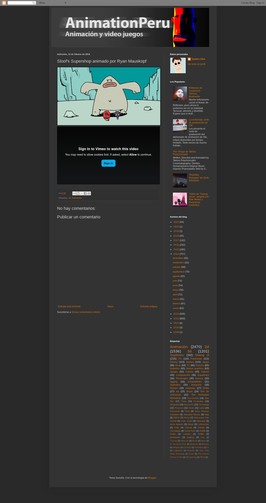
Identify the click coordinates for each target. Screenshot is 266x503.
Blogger (152, 477)
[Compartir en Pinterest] (89, 193)
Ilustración (189, 404)
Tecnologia (204, 404)
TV (188, 365)
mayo (176, 290)
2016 (177, 245)
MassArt (191, 450)
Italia (207, 414)
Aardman (190, 388)
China (183, 401)
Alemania (201, 421)
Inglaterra (178, 450)
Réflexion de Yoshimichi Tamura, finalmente (195, 92)
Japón (205, 362)
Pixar (178, 365)
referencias (203, 424)
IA (208, 447)
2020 (177, 226)
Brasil (190, 391)
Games (190, 362)
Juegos (174, 371)
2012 (177, 318)
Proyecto (179, 408)
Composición (183, 375)
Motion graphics (195, 368)
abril (175, 294)
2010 (177, 327)
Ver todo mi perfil (196, 64)
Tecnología (175, 431)
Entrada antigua (148, 306)
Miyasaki (184, 441)
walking (190, 437)
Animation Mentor (192, 414)
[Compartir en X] (82, 193)
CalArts (189, 371)
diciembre (178, 258)
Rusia (194, 441)
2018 (177, 236)
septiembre (179, 271)
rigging (173, 381)
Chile (176, 427)
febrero (177, 303)
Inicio (110, 306)
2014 (177, 254)
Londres (187, 434)
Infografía (174, 404)
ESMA (202, 431)
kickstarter (175, 437)
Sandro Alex (198, 59)
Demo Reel (190, 431)
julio (175, 280)
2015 (177, 249)
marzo (176, 299)
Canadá (187, 447)
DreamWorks (195, 381)
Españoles (203, 375)
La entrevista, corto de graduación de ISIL (199, 122)
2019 (177, 231)
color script (186, 421)
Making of (202, 355)
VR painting (191, 457)
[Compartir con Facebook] (85, 193)
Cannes (173, 441)
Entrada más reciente (69, 306)
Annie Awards (176, 424)
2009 (177, 332)
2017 (177, 240)
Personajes (182, 378)
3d (189, 351)
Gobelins (175, 368)
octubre (177, 267)
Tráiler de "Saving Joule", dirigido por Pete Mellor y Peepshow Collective (199, 200)
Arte (202, 437)
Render (174, 388)
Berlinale (194, 444)
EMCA (177, 417)
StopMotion (177, 355)
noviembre (179, 262)
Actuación (196, 384)
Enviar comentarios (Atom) (86, 312)
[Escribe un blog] (78, 193)
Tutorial (205, 371)
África (202, 457)
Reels (191, 408)
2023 (177, 222)
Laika (201, 408)
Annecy (199, 378)
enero (176, 308)
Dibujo (191, 424)
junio (176, 285)
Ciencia (188, 427)
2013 (177, 314)
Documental (193, 398)
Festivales (198, 401)
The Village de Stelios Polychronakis (184, 153)
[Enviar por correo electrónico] (74, 193)
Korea (187, 417)
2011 (177, 323)
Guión (173, 434)
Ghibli (206, 388)
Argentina (175, 384)
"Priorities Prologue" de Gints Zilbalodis (199, 178)
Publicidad (196, 358)
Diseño (201, 427)
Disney (173, 362)
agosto (177, 276)
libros (203, 441)
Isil (177, 391)
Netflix (201, 434)
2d (70, 198)
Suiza (191, 454)
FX (180, 358)
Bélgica (176, 447)
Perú (187, 411)
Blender (205, 444)
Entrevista (175, 411)
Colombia (199, 447)
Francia (200, 365)
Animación (77, 198)
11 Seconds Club (178, 444)
